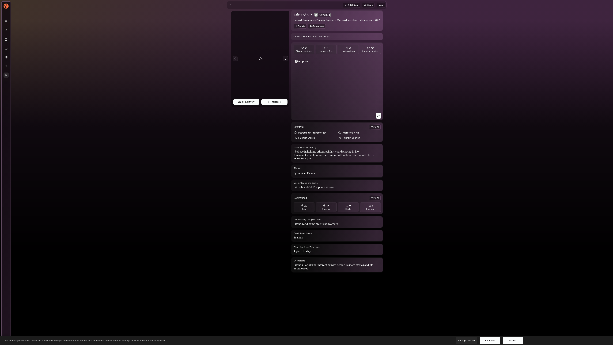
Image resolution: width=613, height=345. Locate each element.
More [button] (380, 5)
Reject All (490, 340)
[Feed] (6, 39)
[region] (337, 88)
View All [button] (375, 127)
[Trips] (6, 66)
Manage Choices (467, 340)
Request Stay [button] (248, 102)
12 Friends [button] (300, 26)
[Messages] (6, 48)
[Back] (230, 5)
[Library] (6, 21)
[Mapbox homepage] (302, 61)
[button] (6, 57)
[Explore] (6, 30)
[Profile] (6, 75)
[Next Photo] (285, 58)
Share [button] (370, 5)
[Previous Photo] (235, 58)
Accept (513, 340)
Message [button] (276, 102)
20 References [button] (317, 26)
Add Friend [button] (353, 5)
